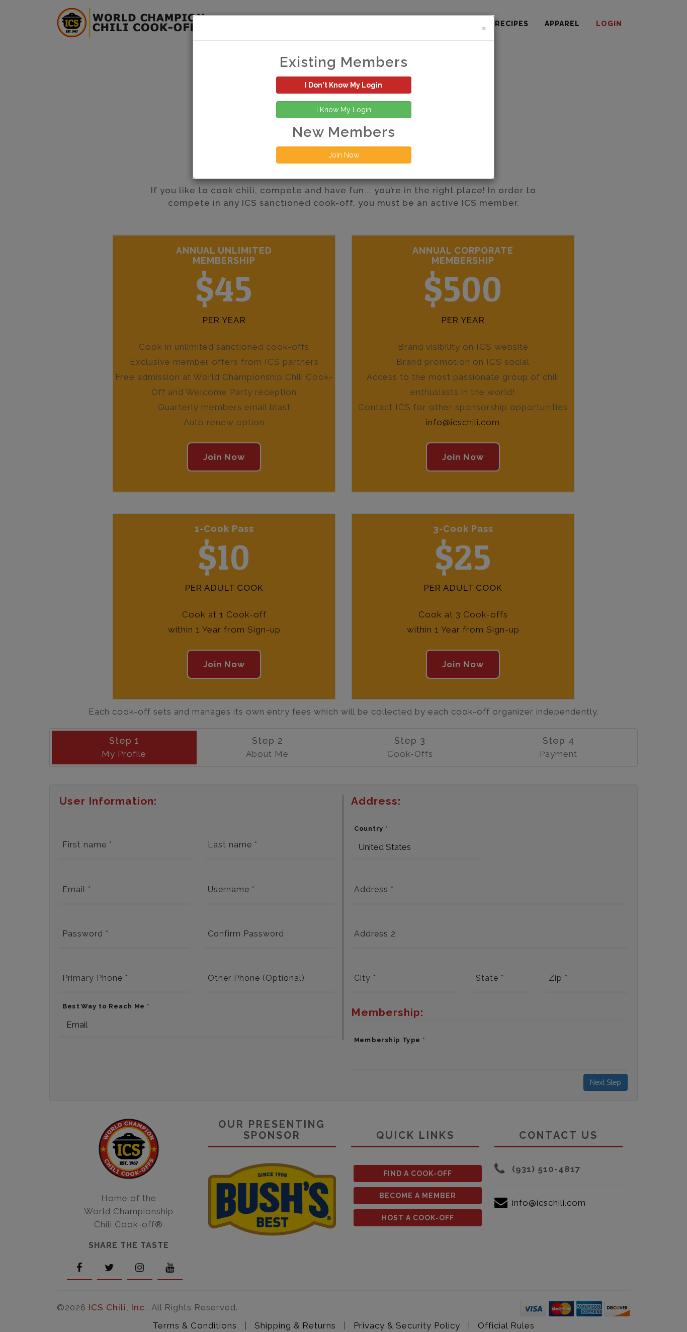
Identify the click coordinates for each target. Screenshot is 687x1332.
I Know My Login (343, 110)
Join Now (343, 155)
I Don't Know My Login (343, 85)
